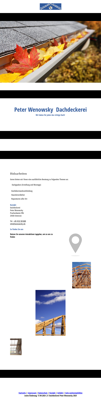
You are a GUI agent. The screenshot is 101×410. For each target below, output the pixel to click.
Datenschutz (43, 393)
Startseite (22, 393)
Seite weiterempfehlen (73, 393)
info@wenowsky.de (17, 224)
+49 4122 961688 (20, 221)
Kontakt (52, 393)
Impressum (32, 393)
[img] (50, 6)
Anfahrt (60, 393)
